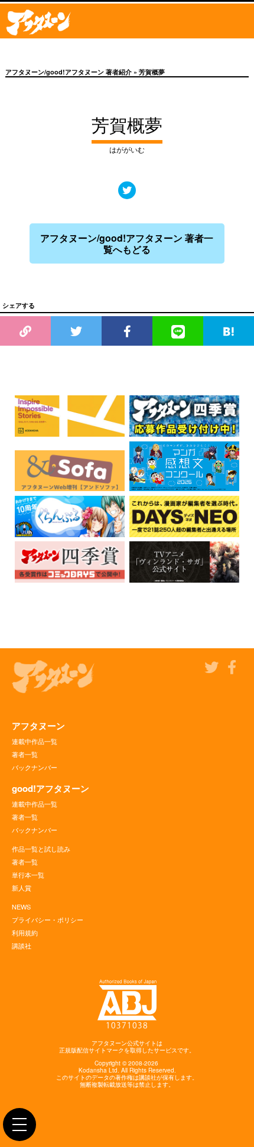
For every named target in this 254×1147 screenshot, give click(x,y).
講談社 (21, 945)
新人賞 (21, 887)
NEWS (21, 906)
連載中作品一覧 (34, 741)
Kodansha (93, 1070)
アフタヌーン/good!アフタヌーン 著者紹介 (68, 71)
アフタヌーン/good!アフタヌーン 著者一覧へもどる (126, 243)
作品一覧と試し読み (41, 848)
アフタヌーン (38, 725)
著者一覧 (25, 754)
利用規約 (25, 932)
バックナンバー (34, 767)
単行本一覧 (28, 874)
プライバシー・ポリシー (47, 919)
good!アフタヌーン (50, 788)
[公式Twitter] (127, 190)
